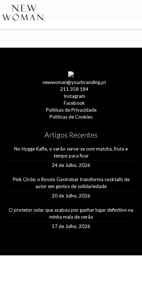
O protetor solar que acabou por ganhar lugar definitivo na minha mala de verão (71, 213)
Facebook (74, 103)
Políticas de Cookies (71, 117)
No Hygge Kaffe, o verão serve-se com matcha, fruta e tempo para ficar (71, 152)
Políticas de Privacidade (71, 110)
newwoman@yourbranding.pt (74, 82)
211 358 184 (74, 89)
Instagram (74, 96)
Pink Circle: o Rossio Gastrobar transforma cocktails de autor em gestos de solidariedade (71, 182)
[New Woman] (23, 13)
